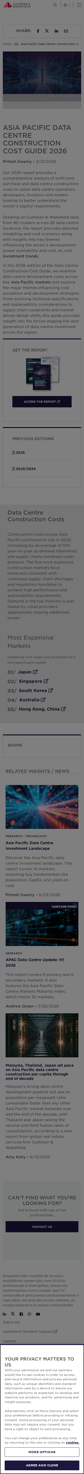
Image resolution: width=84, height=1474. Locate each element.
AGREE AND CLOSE (42, 1465)
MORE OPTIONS (42, 1452)
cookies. (72, 1442)
